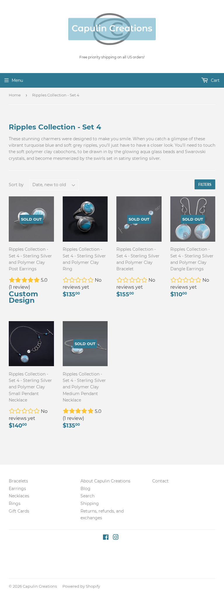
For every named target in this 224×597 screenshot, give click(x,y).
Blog (85, 488)
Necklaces (19, 496)
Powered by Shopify (81, 586)
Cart (215, 80)
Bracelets (18, 481)
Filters (204, 184)
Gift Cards (19, 511)
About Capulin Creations (105, 481)
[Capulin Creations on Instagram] (116, 538)
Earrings (17, 488)
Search (87, 496)
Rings (14, 503)
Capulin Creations (40, 586)
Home (15, 95)
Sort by (16, 184)
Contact (160, 481)
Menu (17, 80)
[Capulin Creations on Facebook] (106, 538)
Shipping (89, 503)
